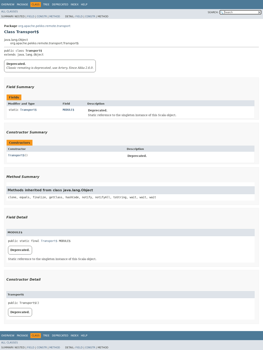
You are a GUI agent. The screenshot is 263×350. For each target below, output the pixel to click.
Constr (42, 16)
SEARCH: (213, 12)
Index (74, 4)
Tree (46, 4)
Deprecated (60, 4)
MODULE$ (68, 109)
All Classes (9, 11)
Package (22, 4)
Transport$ (28, 109)
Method (54, 16)
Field (30, 16)
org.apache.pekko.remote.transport (44, 26)
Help (84, 4)
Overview (7, 4)
